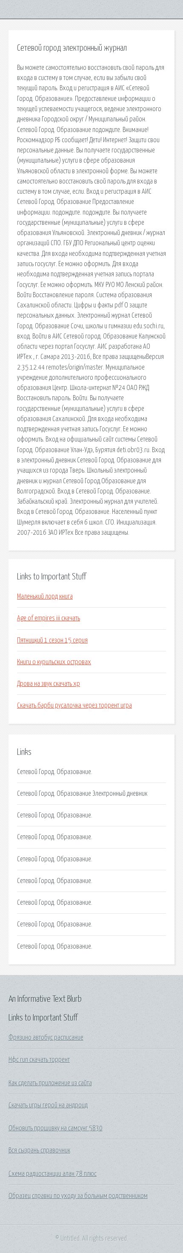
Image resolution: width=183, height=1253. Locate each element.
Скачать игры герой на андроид (48, 1105)
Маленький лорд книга (45, 596)
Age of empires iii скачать (48, 618)
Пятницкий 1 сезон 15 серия (52, 640)
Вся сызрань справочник (39, 1150)
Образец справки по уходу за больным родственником (78, 1196)
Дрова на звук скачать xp (48, 683)
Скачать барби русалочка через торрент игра (74, 705)
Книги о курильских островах (54, 662)
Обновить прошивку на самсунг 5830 (56, 1128)
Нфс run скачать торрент (39, 1059)
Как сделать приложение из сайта (50, 1083)
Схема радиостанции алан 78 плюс (53, 1173)
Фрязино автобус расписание (46, 1037)
